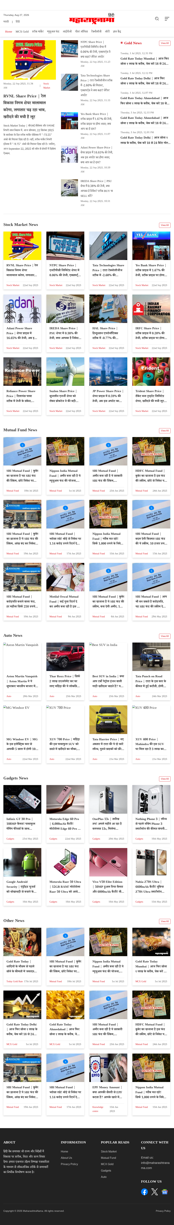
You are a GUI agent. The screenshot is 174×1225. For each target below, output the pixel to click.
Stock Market (109, 1151)
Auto (104, 1176)
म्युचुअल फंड (53, 32)
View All (165, 43)
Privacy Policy (69, 1164)
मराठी (6, 22)
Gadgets (106, 1170)
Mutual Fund (108, 1157)
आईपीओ (67, 32)
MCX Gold (22, 32)
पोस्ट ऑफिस (81, 32)
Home (8, 32)
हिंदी (18, 22)
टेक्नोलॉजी (96, 32)
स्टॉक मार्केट (38, 32)
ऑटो (107, 32)
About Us (66, 1157)
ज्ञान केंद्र (117, 32)
